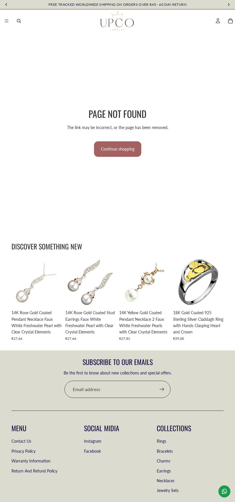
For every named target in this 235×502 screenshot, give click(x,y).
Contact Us (21, 441)
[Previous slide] (179, 282)
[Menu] (6, 21)
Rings (161, 441)
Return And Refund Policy (34, 470)
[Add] (53, 298)
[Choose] (214, 298)
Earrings (164, 470)
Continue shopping (117, 149)
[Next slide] (217, 282)
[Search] (19, 21)
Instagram (92, 441)
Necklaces (166, 480)
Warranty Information (30, 460)
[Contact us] (224, 491)
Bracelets (165, 451)
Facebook (92, 451)
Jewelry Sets (168, 490)
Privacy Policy (23, 451)
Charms (163, 460)
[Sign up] (162, 389)
